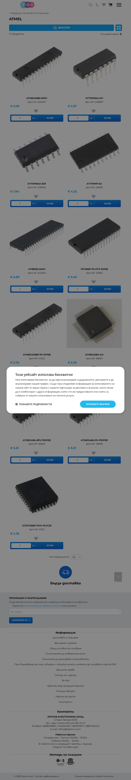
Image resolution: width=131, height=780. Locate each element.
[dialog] (65, 390)
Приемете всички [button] (98, 404)
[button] (33, 404)
